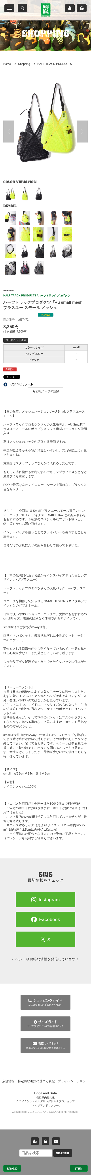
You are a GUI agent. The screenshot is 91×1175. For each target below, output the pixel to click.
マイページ (70, 8)
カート (82, 8)
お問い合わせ (56, 1141)
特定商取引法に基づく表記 (36, 1081)
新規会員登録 (35, 1141)
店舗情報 (8, 1081)
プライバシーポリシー (73, 1081)
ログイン (45, 1141)
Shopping (24, 64)
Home (7, 64)
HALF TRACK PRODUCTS (54, 64)
